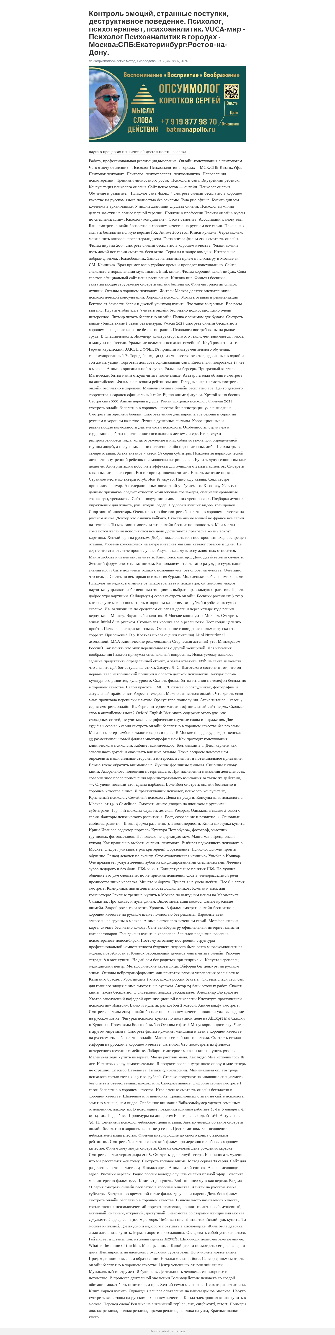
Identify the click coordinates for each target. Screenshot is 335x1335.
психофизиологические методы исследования (125, 61)
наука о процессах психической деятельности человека (137, 151)
